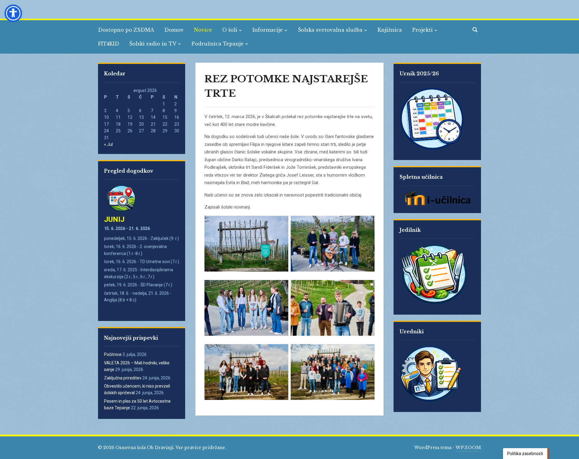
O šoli (229, 30)
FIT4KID (108, 44)
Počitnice (113, 354)
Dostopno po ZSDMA (126, 30)
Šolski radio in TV (152, 44)
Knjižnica (390, 30)
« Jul (108, 144)
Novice (203, 30)
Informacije (267, 30)
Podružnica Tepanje (217, 44)
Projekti (422, 30)
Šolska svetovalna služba (330, 30)
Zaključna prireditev (122, 378)
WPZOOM (468, 447)
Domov (174, 30)
